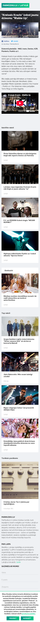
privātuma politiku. (29, 614)
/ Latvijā (23, 5)
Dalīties (6, 41)
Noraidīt (27, 618)
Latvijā (6, 160)
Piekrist (13, 618)
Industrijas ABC (8, 508)
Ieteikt (15, 41)
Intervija (6, 381)
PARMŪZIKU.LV (10, 5)
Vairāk (18, 562)
